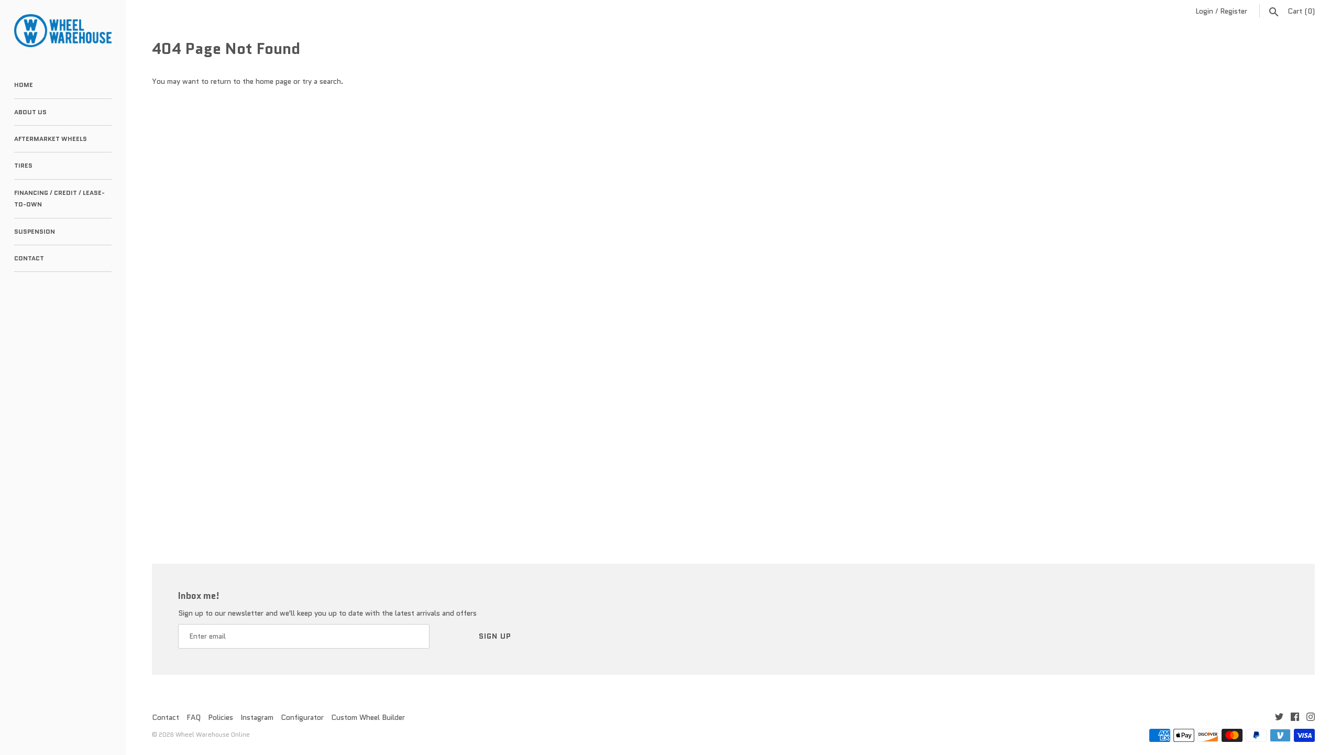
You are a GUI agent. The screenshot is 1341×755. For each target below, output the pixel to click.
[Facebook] (1295, 718)
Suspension (34, 231)
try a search (321, 81)
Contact (29, 258)
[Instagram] (1310, 718)
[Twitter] (1279, 718)
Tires (23, 165)
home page (273, 81)
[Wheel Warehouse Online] (63, 30)
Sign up (495, 636)
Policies (220, 717)
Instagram (256, 717)
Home (23, 84)
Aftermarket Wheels (50, 138)
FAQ (193, 717)
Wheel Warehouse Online (212, 734)
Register (1233, 11)
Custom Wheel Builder (368, 717)
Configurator (302, 717)
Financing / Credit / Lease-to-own (59, 198)
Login (1204, 11)
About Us (30, 111)
